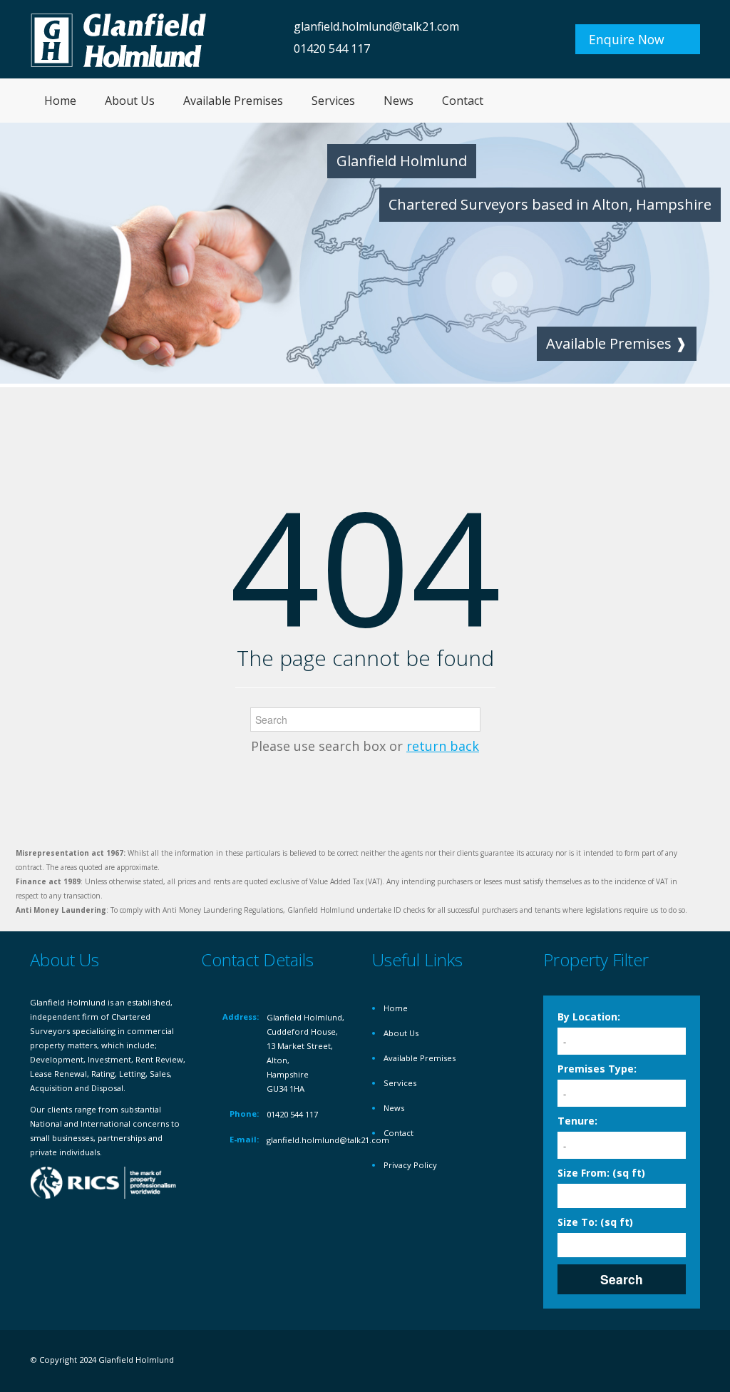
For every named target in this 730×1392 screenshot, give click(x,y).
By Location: (588, 1016)
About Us (130, 100)
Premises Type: (597, 1068)
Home (60, 100)
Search (621, 1279)
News (398, 100)
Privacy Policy (410, 1165)
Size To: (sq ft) (595, 1222)
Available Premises (233, 100)
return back (442, 745)
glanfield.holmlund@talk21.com (376, 26)
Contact (462, 100)
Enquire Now (626, 39)
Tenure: (577, 1120)
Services (333, 100)
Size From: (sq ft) (601, 1172)
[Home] (119, 39)
